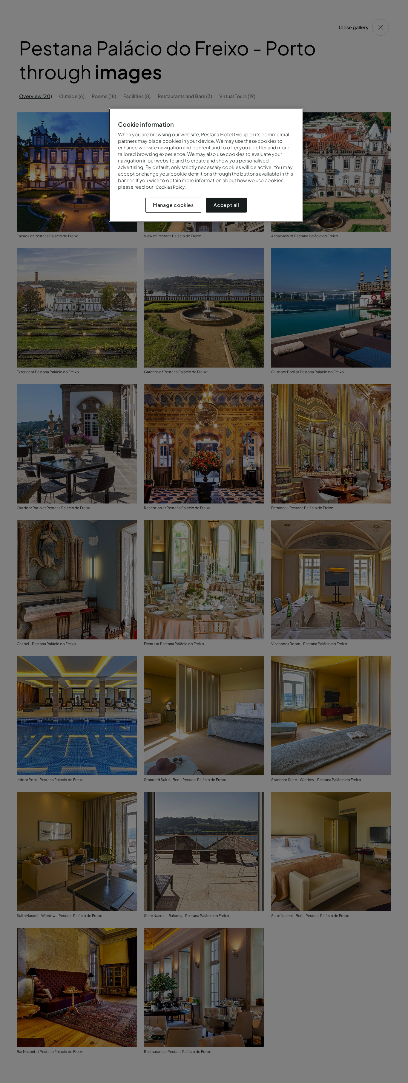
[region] (206, 165)
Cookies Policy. (171, 187)
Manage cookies (173, 205)
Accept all (226, 205)
